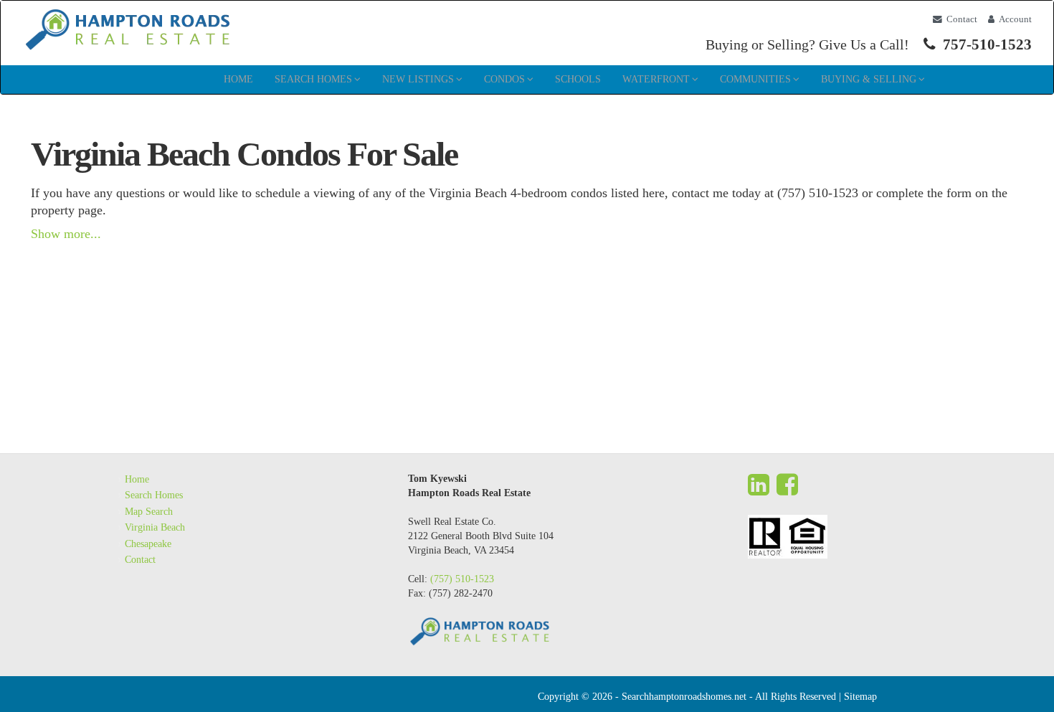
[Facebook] (787, 485)
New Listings (418, 79)
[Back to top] (1020, 678)
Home (238, 79)
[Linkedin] (758, 485)
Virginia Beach (155, 527)
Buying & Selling (868, 79)
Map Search (149, 511)
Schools (578, 79)
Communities (755, 79)
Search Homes (313, 79)
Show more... (66, 234)
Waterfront (656, 79)
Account (1015, 19)
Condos (504, 79)
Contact (961, 19)
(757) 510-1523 (462, 579)
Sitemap (860, 696)
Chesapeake (148, 543)
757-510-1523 (987, 44)
